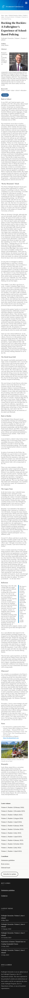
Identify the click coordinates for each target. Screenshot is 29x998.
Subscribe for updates (9, 874)
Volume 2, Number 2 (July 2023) (11, 833)
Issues (6, 15)
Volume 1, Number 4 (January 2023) (12, 840)
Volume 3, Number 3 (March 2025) (11, 815)
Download (5, 95)
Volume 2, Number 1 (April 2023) (11, 836)
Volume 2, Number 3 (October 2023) (12, 829)
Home (2, 15)
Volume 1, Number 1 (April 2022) (11, 851)
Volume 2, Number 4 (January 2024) (12, 825)
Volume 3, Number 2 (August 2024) (12, 818)
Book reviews (5, 864)
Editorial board (5, 867)
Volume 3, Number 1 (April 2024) (11, 822)
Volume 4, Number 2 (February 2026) (12, 807)
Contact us (4, 896)
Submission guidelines (8, 860)
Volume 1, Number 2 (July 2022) (11, 847)
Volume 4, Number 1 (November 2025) (13, 811)
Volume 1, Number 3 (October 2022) (12, 844)
